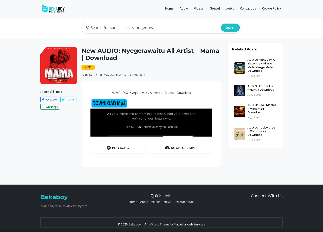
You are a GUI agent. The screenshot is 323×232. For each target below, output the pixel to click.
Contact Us (248, 8)
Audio (184, 8)
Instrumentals (184, 202)
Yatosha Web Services (189, 224)
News (167, 202)
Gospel (215, 8)
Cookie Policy (271, 8)
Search (230, 28)
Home (169, 8)
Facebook (50, 99)
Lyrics (230, 8)
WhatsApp (51, 107)
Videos (199, 8)
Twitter (70, 99)
